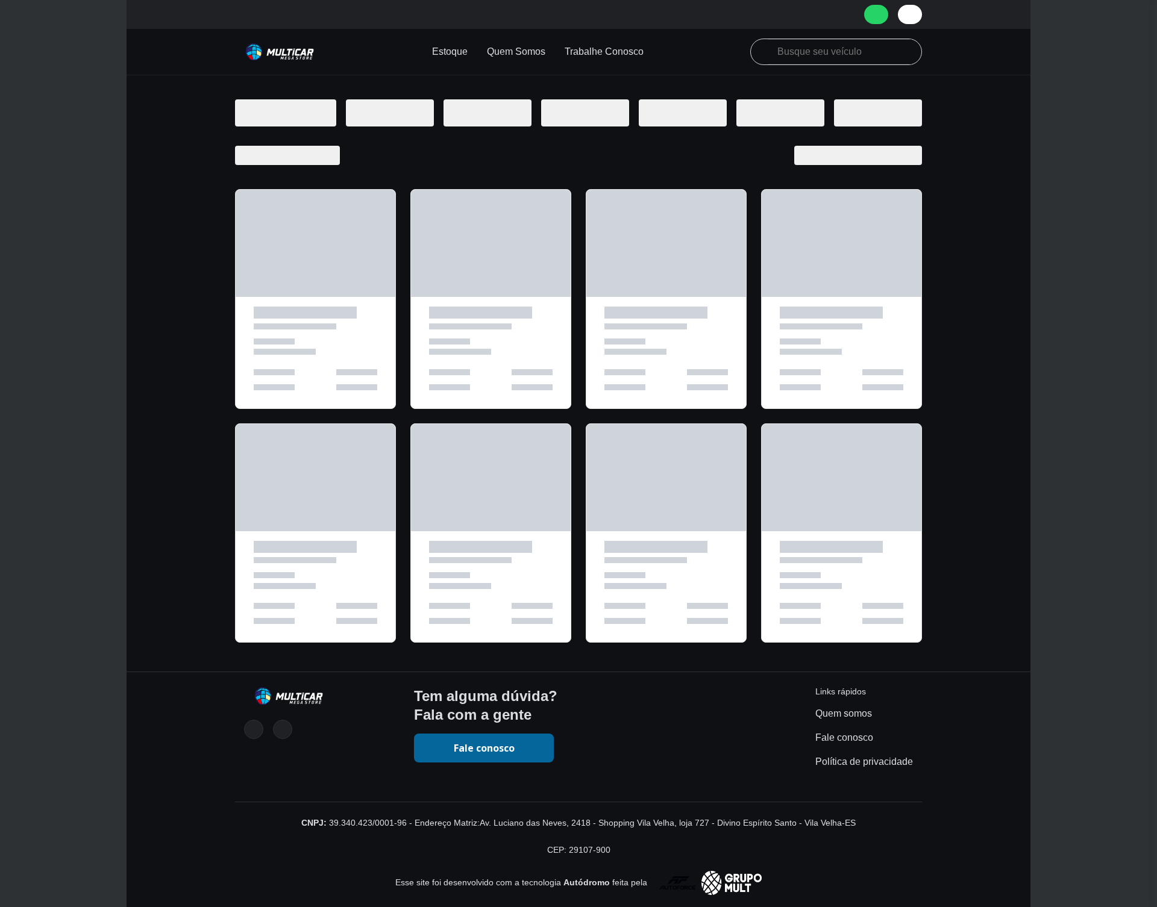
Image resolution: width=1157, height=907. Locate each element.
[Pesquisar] (764, 50)
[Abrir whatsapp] (876, 14)
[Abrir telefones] (910, 14)
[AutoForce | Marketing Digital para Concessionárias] (706, 882)
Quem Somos (516, 51)
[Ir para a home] (280, 52)
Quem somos (843, 713)
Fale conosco (484, 748)
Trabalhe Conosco (604, 51)
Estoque (450, 51)
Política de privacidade (864, 761)
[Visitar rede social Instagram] (253, 729)
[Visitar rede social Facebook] (282, 729)
